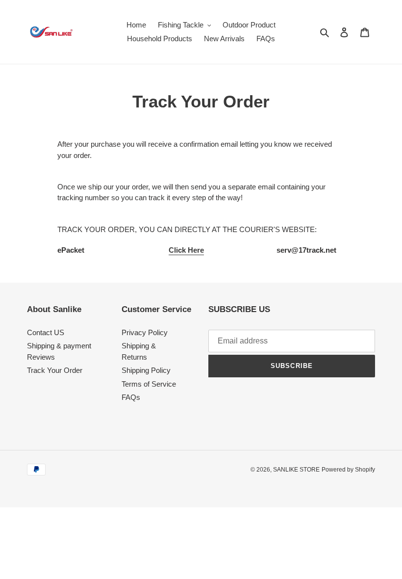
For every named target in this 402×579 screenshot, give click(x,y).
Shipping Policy (146, 370)
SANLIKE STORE (296, 469)
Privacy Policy (145, 332)
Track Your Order (54, 370)
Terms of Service (149, 384)
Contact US (45, 332)
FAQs (131, 397)
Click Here (186, 250)
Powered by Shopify (348, 469)
